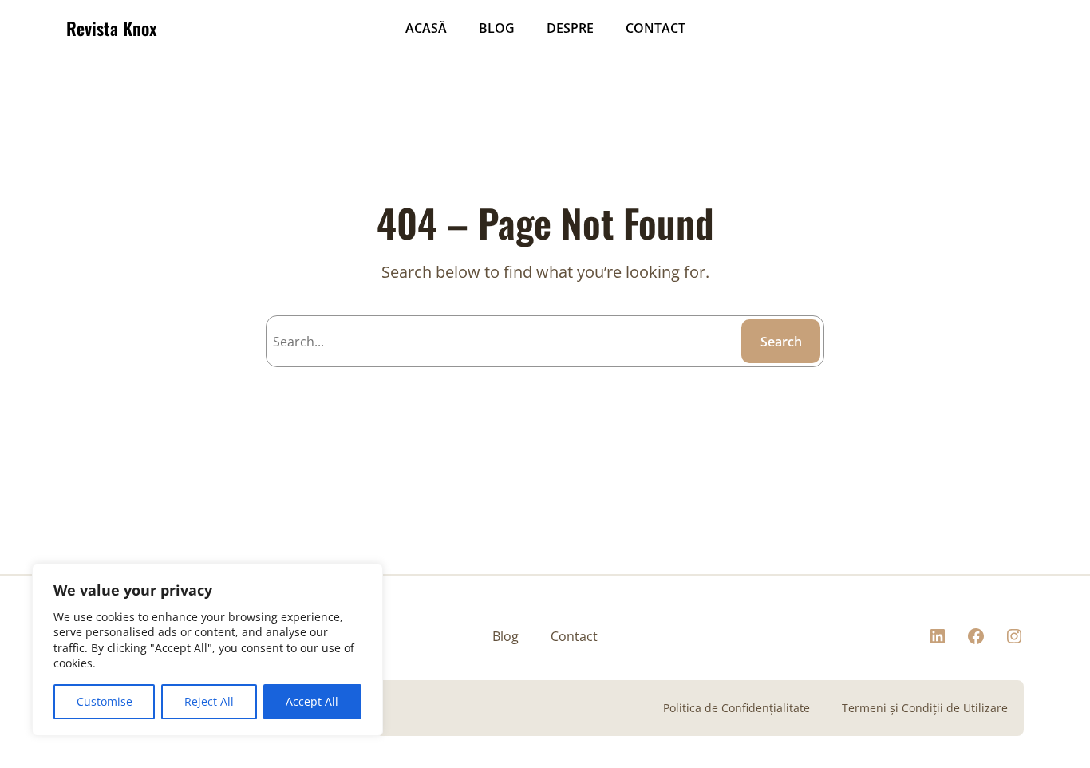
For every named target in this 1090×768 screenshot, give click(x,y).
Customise (104, 701)
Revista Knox (111, 28)
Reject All (209, 701)
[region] (207, 650)
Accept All (312, 701)
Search (781, 341)
